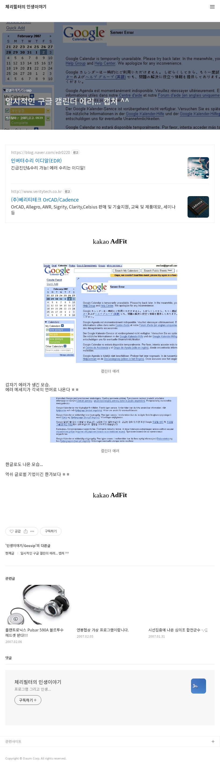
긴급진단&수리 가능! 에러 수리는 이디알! (48, 167)
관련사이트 (13, 741)
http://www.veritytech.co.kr (36, 191)
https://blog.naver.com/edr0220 (40, 152)
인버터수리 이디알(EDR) (36, 160)
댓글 (8, 657)
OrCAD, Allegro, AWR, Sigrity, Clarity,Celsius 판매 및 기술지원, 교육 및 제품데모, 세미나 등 (93, 209)
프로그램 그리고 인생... (32, 689)
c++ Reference (18, 750)
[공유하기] (25, 531)
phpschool (14, 759)
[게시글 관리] (32, 531)
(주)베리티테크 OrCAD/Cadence (45, 199)
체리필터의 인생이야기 (26, 7)
